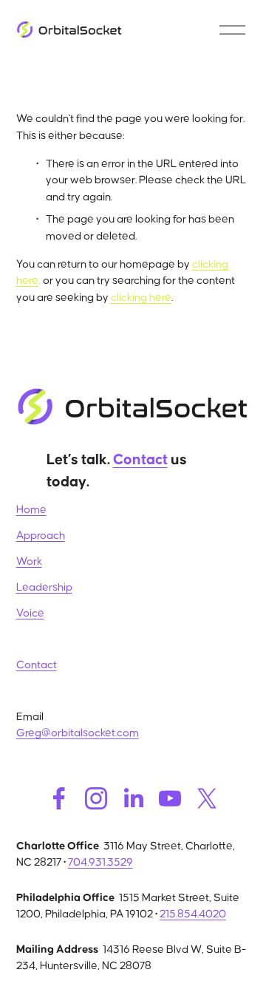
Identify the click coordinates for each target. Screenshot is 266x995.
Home (31, 509)
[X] (207, 798)
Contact (36, 664)
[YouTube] (170, 798)
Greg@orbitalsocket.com (77, 732)
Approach (40, 535)
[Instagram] (96, 798)
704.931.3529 (100, 862)
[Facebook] (59, 798)
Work (29, 561)
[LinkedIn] (133, 798)
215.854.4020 (193, 914)
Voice (30, 613)
